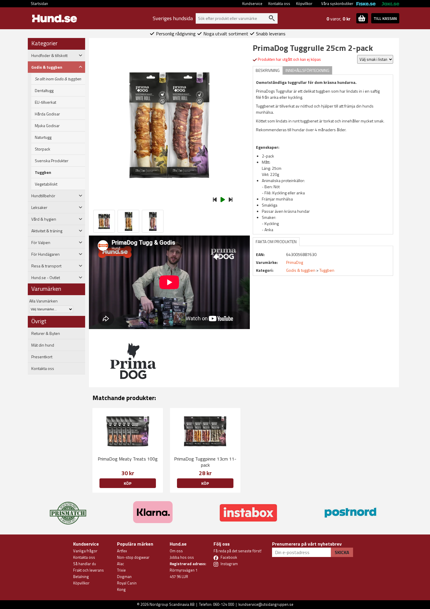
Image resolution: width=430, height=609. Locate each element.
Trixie (121, 570)
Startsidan (39, 3)
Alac (120, 564)
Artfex (122, 551)
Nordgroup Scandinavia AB (172, 604)
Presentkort (41, 357)
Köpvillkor (304, 3)
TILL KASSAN (385, 18)
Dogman (124, 576)
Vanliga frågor (85, 551)
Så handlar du (84, 564)
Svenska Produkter (51, 160)
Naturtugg (43, 137)
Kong (121, 589)
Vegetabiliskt (46, 184)
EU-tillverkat (45, 102)
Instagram (229, 564)
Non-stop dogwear (133, 557)
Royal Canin (127, 583)
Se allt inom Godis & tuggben (58, 79)
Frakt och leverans (88, 570)
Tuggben (43, 172)
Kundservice (252, 3)
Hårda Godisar (47, 114)
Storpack (42, 149)
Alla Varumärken (43, 301)
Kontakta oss (279, 3)
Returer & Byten (45, 333)
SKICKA (342, 552)
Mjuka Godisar (47, 125)
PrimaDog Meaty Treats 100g (128, 458)
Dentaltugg (44, 90)
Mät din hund (42, 345)
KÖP (127, 483)
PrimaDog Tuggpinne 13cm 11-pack (205, 461)
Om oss (176, 551)
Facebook (229, 557)
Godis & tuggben (300, 270)
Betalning (81, 576)
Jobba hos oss (182, 557)
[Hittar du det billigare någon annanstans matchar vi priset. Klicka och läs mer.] (68, 510)
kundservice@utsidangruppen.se (265, 604)
